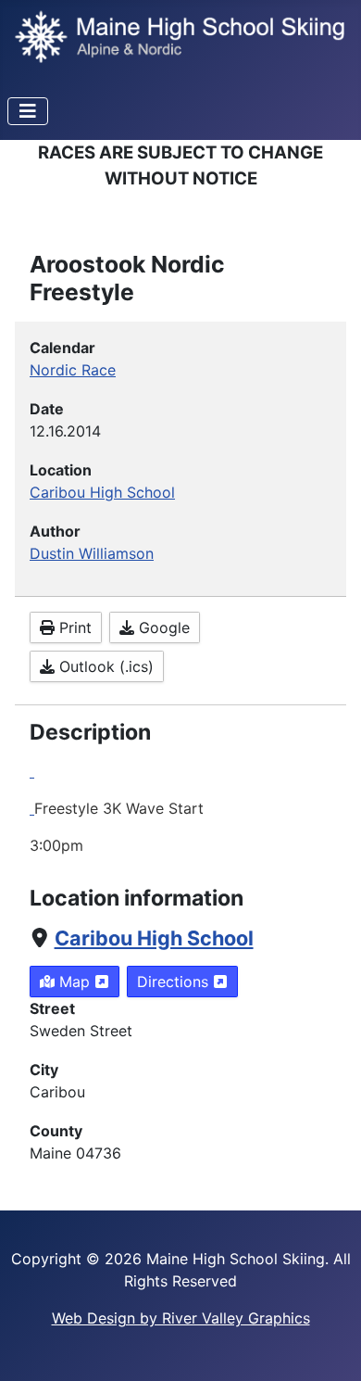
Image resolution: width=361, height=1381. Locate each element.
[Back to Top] (328, 1346)
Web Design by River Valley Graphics (181, 1318)
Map (74, 981)
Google (162, 627)
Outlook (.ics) (104, 666)
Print (73, 627)
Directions (175, 981)
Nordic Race (73, 370)
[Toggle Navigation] (27, 111)
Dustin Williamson (92, 553)
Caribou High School (154, 938)
